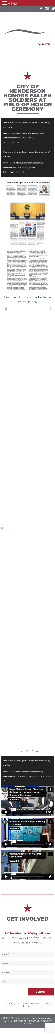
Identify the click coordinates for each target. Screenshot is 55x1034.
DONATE (44, 44)
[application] (27, 133)
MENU (12, 3)
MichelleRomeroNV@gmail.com (27, 933)
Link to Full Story (27, 751)
